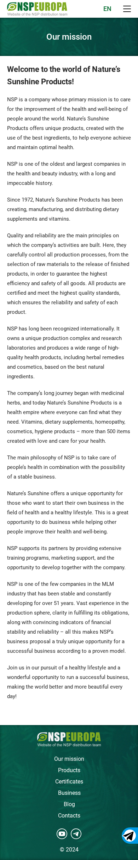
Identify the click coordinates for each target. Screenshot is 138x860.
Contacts (69, 815)
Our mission (69, 759)
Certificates (69, 781)
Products (69, 770)
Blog (69, 804)
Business (69, 793)
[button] (127, 9)
